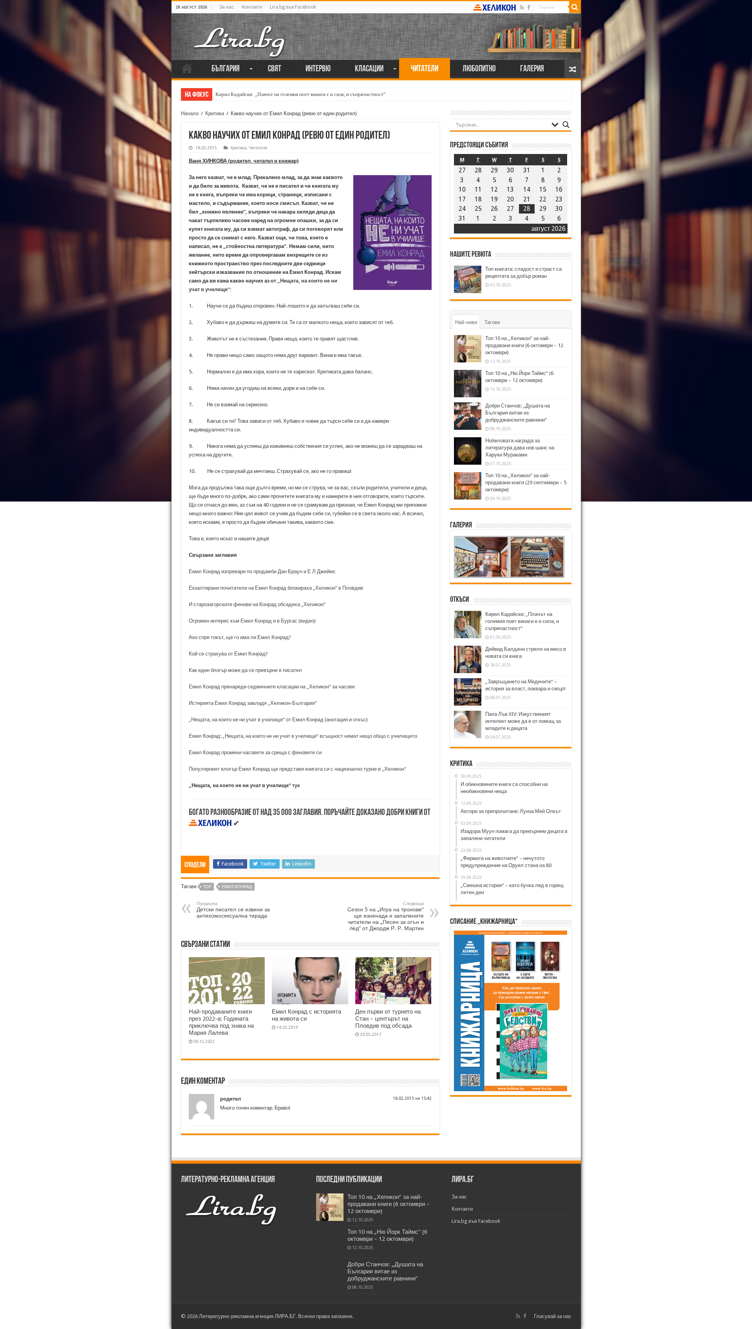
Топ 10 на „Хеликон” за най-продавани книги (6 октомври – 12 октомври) (524, 345)
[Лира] (240, 33)
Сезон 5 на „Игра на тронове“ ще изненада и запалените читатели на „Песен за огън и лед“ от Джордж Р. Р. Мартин (385, 916)
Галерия (532, 69)
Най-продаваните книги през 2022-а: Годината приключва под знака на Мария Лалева (221, 1022)
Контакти (252, 7)
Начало (187, 68)
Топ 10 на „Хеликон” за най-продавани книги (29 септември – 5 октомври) (525, 482)
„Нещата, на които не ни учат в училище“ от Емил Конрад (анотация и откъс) (278, 719)
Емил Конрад (237, 886)
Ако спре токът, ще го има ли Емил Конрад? (240, 637)
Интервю (318, 69)
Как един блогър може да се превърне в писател (245, 670)
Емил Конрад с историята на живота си (306, 1015)
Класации (369, 69)
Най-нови (466, 322)
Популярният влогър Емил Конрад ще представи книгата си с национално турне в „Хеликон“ (297, 769)
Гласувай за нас (552, 1316)
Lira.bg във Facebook (293, 7)
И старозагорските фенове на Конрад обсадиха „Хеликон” (257, 604)
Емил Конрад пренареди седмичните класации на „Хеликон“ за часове (272, 687)
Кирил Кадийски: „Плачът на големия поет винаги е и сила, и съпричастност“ (300, 94)
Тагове (492, 322)
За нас (226, 7)
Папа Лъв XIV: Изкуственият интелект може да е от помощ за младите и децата (523, 721)
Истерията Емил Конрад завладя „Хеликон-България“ (253, 703)
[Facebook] (528, 7)
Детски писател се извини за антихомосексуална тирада (233, 910)
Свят (274, 69)
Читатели (424, 69)
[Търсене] (575, 7)
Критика (214, 113)
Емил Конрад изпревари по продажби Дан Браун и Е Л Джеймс (262, 571)
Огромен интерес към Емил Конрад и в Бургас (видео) (252, 621)
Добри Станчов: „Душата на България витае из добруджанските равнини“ (517, 413)
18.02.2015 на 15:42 (412, 1098)
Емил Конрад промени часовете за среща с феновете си (255, 752)
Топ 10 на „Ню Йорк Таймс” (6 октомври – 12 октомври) (387, 1235)
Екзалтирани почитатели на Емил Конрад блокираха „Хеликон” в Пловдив (276, 588)
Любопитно (479, 69)
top (207, 886)
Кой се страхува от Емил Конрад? (228, 654)
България (226, 69)
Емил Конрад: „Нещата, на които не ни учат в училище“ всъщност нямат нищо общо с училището (303, 736)
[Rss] (522, 7)
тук (296, 785)
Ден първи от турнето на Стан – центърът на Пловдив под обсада (388, 1018)
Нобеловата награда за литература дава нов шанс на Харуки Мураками (519, 448)
